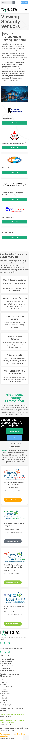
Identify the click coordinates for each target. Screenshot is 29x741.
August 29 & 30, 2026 (7, 739)
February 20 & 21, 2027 (7, 731)
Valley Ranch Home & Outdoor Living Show (14, 728)
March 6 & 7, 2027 (6, 725)
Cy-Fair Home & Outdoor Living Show (12, 714)
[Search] (13, 2)
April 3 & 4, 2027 (5, 717)
